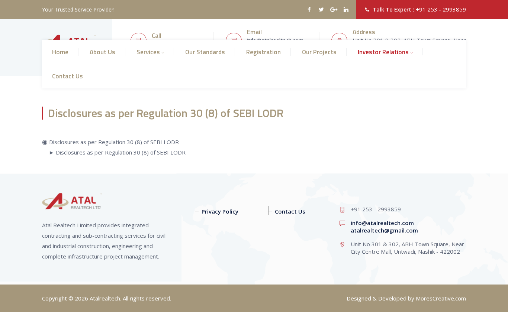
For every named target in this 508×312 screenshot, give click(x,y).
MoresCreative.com (441, 298)
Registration (263, 52)
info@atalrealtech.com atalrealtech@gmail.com (384, 226)
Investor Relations (383, 52)
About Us (102, 52)
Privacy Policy (220, 211)
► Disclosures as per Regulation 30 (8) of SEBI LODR (117, 152)
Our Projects (319, 52)
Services (148, 52)
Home (60, 52)
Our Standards (205, 52)
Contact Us (67, 76)
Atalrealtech (105, 298)
